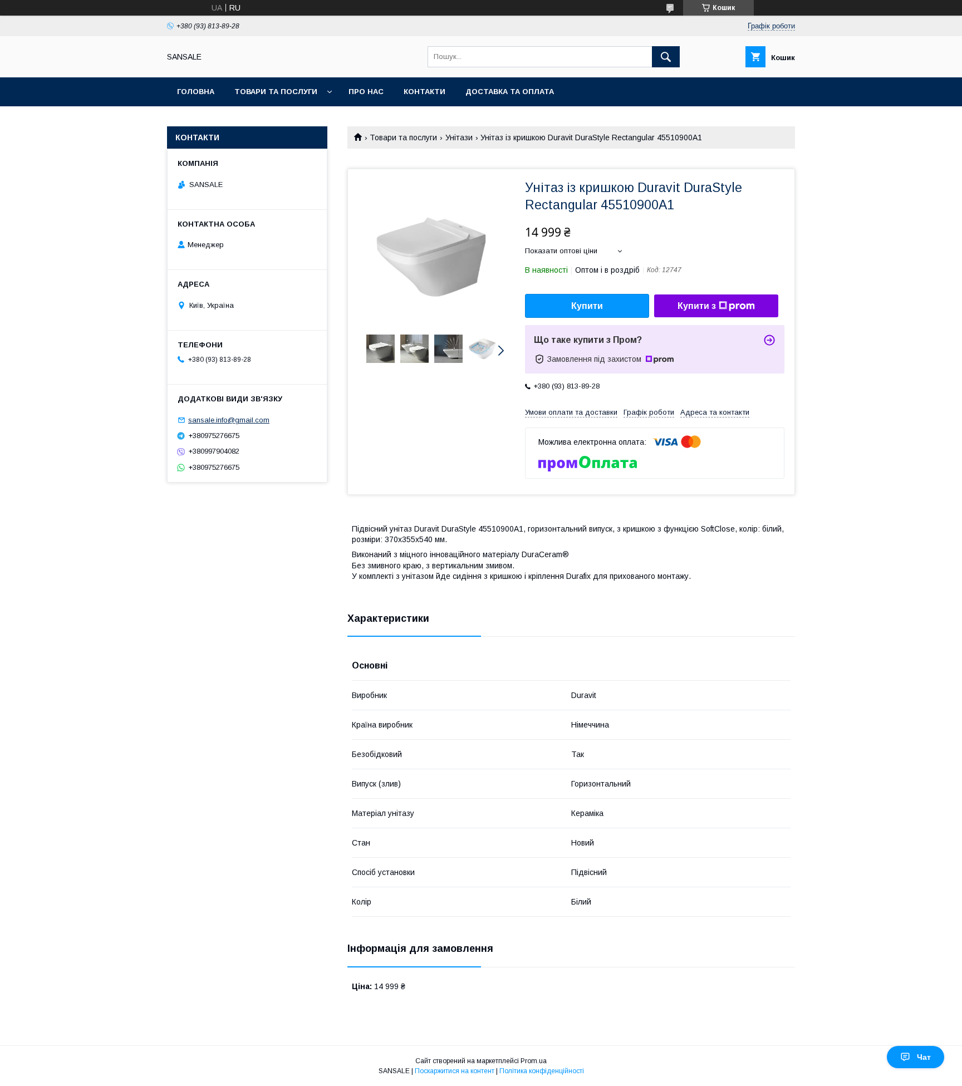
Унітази (459, 137)
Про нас (366, 91)
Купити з (697, 306)
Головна (195, 91)
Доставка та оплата (509, 91)
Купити (587, 306)
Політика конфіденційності (541, 1071)
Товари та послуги (275, 91)
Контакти (424, 91)
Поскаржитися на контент (454, 1071)
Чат (924, 1057)
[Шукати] (666, 56)
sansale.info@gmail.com (228, 420)
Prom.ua (534, 1061)
